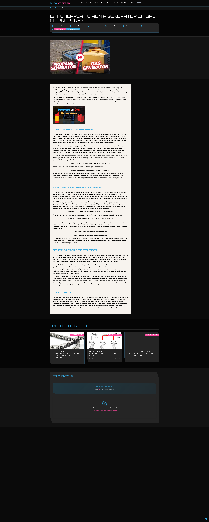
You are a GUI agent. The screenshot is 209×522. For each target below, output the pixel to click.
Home (81, 3)
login (100, 389)
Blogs (89, 3)
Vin (108, 3)
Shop (123, 3)
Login (131, 3)
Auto (60, 3)
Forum (116, 3)
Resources (100, 3)
